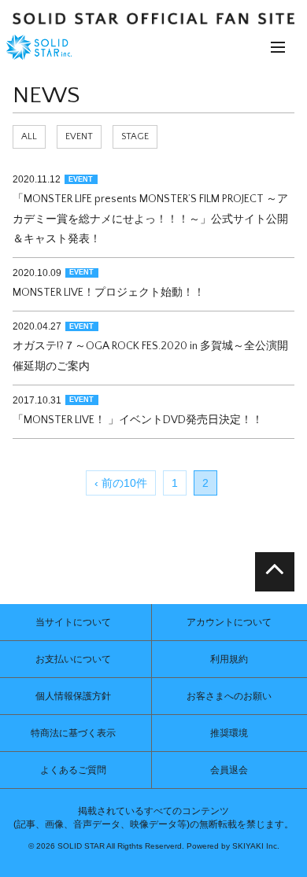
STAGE (135, 136)
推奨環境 (229, 733)
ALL (29, 136)
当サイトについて (73, 622)
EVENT (79, 136)
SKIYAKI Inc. (255, 846)
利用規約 (229, 659)
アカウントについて (229, 622)
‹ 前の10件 (120, 483)
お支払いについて (73, 659)
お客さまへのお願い (229, 696)
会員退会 (229, 770)
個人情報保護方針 (73, 696)
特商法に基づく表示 (73, 733)
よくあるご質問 (73, 770)
